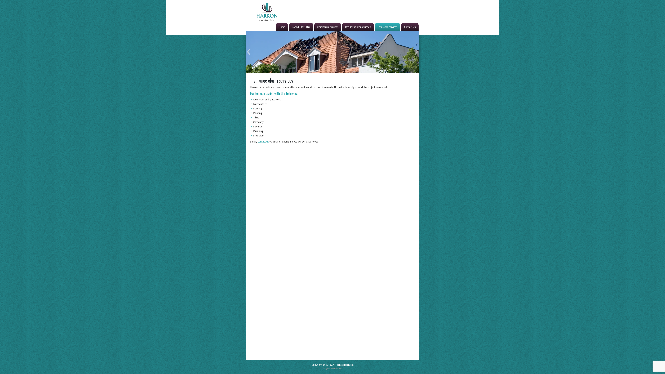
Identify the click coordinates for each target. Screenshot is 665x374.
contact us (263, 141)
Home (282, 27)
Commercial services (327, 27)
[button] (248, 51)
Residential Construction (358, 27)
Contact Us (410, 27)
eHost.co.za (338, 369)
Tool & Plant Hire (301, 27)
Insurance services (387, 27)
